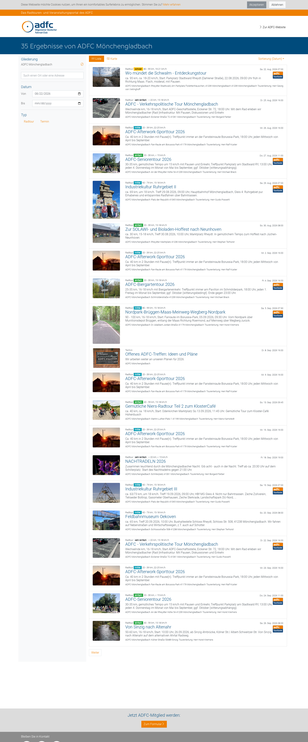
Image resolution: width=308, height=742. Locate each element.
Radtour (29, 121)
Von (23, 93)
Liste (98, 58)
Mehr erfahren (172, 4)
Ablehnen (277, 4)
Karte (113, 58)
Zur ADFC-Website (274, 27)
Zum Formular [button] (153, 724)
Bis (23, 103)
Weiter (95, 652)
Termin (44, 121)
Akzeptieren (256, 4)
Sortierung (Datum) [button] (270, 58)
